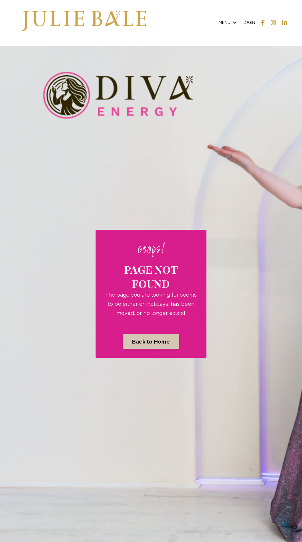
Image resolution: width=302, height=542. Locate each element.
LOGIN (248, 22)
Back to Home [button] (151, 342)
